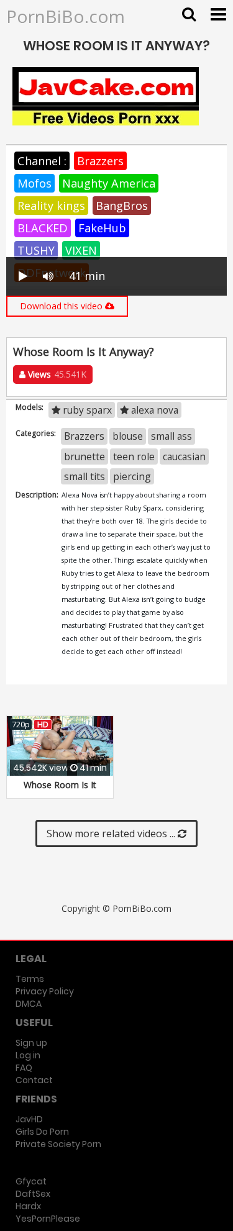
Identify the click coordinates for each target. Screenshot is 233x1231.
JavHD (29, 1119)
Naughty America (108, 183)
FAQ (24, 1067)
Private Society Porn (58, 1144)
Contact (34, 1080)
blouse (127, 436)
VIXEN (81, 250)
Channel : (41, 160)
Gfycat (31, 1181)
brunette (84, 456)
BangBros (122, 205)
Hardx (28, 1206)
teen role (134, 456)
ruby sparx (86, 410)
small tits (84, 476)
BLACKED (42, 227)
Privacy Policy (45, 991)
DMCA (29, 1003)
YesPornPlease (48, 1218)
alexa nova (153, 410)
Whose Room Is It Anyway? (60, 791)
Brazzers (100, 160)
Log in (28, 1055)
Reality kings (51, 205)
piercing (132, 476)
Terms (30, 979)
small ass (171, 436)
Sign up (31, 1043)
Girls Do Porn (42, 1131)
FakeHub (102, 227)
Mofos (34, 183)
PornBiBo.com (65, 16)
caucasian (184, 456)
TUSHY (36, 250)
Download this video (62, 306)
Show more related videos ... (112, 833)
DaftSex (33, 1194)
